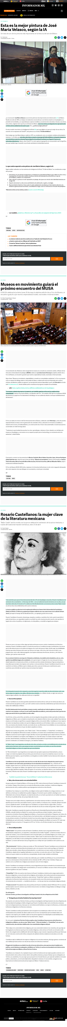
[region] (33, 1024)
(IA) (35, 129)
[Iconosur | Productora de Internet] (6, 1018)
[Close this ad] (66, 1020)
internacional (21, 1010)
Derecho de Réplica (33, 1020)
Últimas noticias (9, 10)
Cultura (3, 21)
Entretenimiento (43, 1010)
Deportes (28, 1010)
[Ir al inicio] (19, 5)
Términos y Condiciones (20, 263)
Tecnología (35, 1010)
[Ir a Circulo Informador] (13, 0)
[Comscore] (59, 1018)
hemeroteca (28, 1012)
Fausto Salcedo (5, 528)
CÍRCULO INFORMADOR (29, 15)
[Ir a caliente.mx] (43, 0)
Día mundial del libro (11, 970)
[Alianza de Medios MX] (52, 1018)
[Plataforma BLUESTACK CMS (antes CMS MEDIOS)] (11, 1018)
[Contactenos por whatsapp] (61, 5)
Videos (31, 10)
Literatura (48, 970)
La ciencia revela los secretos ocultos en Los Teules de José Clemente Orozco (30, 239)
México (24, 10)
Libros (42, 970)
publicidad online (37, 1012)
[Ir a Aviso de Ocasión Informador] (6, 0)
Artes (13, 230)
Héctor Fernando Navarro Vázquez (9, 298)
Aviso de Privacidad (26, 1020)
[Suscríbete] (59, 0)
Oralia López (4, 37)
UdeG (37, 970)
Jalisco (18, 10)
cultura (51, 1010)
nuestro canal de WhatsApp (36, 190)
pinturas (8, 230)
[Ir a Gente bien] (43, 1000)
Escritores (20, 970)
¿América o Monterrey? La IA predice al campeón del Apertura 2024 (39, 213)
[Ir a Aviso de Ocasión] (24, 1000)
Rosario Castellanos (30, 970)
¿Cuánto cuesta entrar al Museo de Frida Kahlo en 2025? (25, 241)
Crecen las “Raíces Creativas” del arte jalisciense (22, 243)
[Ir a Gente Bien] (21, 0)
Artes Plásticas (20, 230)
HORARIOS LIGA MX (13, 15)
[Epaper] (50, 0)
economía (57, 1010)
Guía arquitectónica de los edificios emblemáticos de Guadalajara (33, 388)
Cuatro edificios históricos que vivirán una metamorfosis (25, 245)
